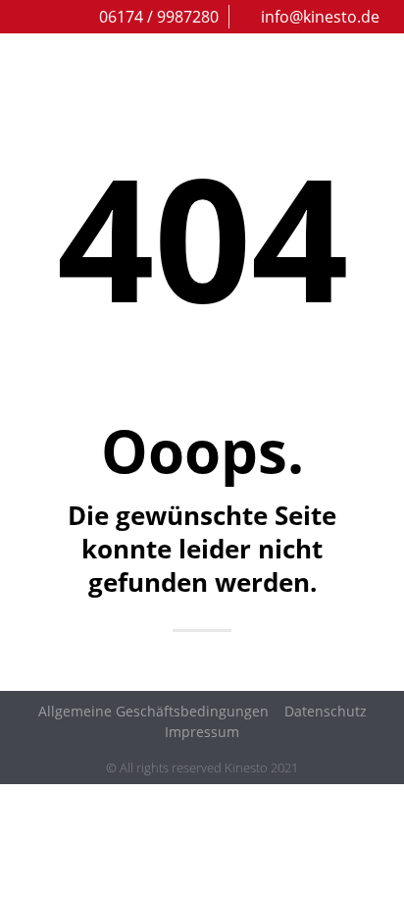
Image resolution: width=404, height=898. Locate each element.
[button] (376, 67)
